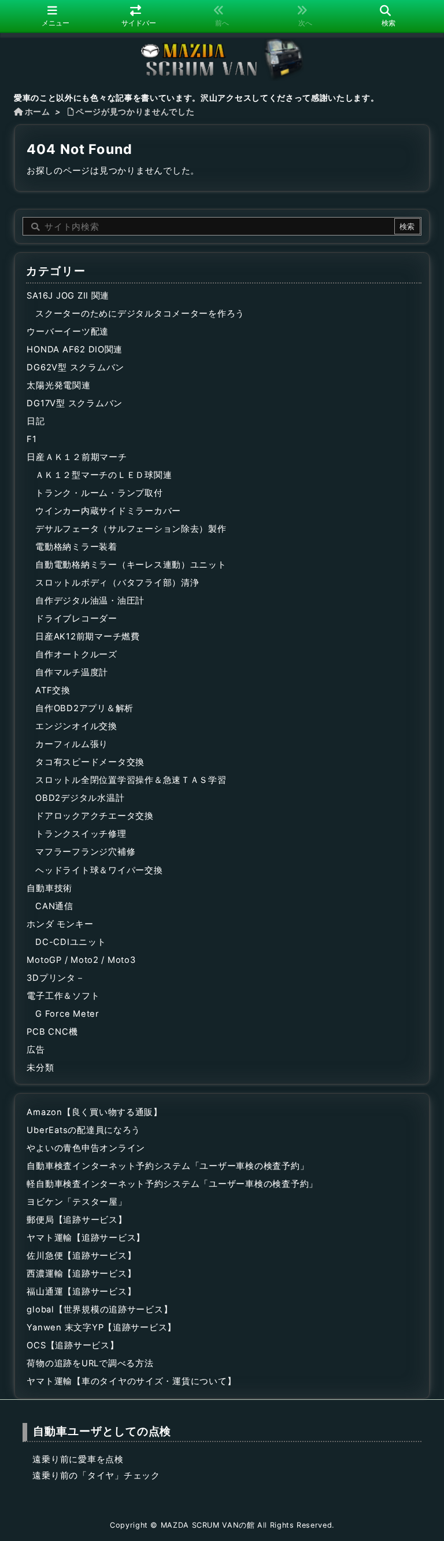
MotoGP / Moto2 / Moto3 (81, 960)
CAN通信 (54, 906)
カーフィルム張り (71, 744)
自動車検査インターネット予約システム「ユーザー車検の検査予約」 (168, 1166)
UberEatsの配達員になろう (83, 1130)
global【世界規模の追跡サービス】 (99, 1309)
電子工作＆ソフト (63, 996)
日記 (36, 421)
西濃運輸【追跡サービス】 (81, 1273)
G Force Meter (67, 1014)
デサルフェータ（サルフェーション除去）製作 (131, 529)
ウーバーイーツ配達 (68, 331)
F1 (31, 439)
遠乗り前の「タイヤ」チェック (96, 1475)
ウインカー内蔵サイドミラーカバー (108, 511)
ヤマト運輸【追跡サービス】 (86, 1238)
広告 (36, 1050)
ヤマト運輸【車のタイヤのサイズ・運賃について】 (131, 1381)
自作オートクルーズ (76, 654)
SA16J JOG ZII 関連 (68, 295)
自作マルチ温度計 (71, 672)
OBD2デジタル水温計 (79, 798)
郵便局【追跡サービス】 (77, 1220)
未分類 (40, 1067)
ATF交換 (53, 690)
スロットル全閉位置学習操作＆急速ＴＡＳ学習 (131, 780)
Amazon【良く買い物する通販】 (94, 1112)
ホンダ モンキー (60, 924)
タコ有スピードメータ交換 (90, 762)
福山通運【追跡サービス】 (81, 1291)
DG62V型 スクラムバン (75, 367)
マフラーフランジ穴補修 (85, 852)
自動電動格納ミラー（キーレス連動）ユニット (131, 565)
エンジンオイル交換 (76, 726)
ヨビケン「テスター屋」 (77, 1202)
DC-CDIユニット (70, 942)
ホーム (37, 111)
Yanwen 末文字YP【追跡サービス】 (101, 1327)
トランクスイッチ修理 (80, 834)
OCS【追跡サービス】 (73, 1345)
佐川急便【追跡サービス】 (81, 1256)
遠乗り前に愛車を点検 (77, 1459)
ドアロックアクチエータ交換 (94, 816)
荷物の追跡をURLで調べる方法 (90, 1363)
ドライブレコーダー (76, 618)
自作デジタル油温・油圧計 (90, 600)
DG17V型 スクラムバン (75, 403)
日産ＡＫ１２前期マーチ (77, 457)
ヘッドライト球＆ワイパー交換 (98, 870)
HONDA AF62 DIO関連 (75, 349)
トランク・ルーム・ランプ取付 (98, 493)
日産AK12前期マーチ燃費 (87, 636)
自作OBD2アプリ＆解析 (84, 708)
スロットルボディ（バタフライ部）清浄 (117, 583)
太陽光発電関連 (58, 385)
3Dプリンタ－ (55, 978)
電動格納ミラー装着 (76, 547)
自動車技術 (49, 888)
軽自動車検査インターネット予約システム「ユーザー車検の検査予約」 (172, 1184)
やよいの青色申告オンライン (86, 1148)
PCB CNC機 (52, 1032)
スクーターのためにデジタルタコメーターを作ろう (140, 313)
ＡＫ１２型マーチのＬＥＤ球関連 (103, 475)
